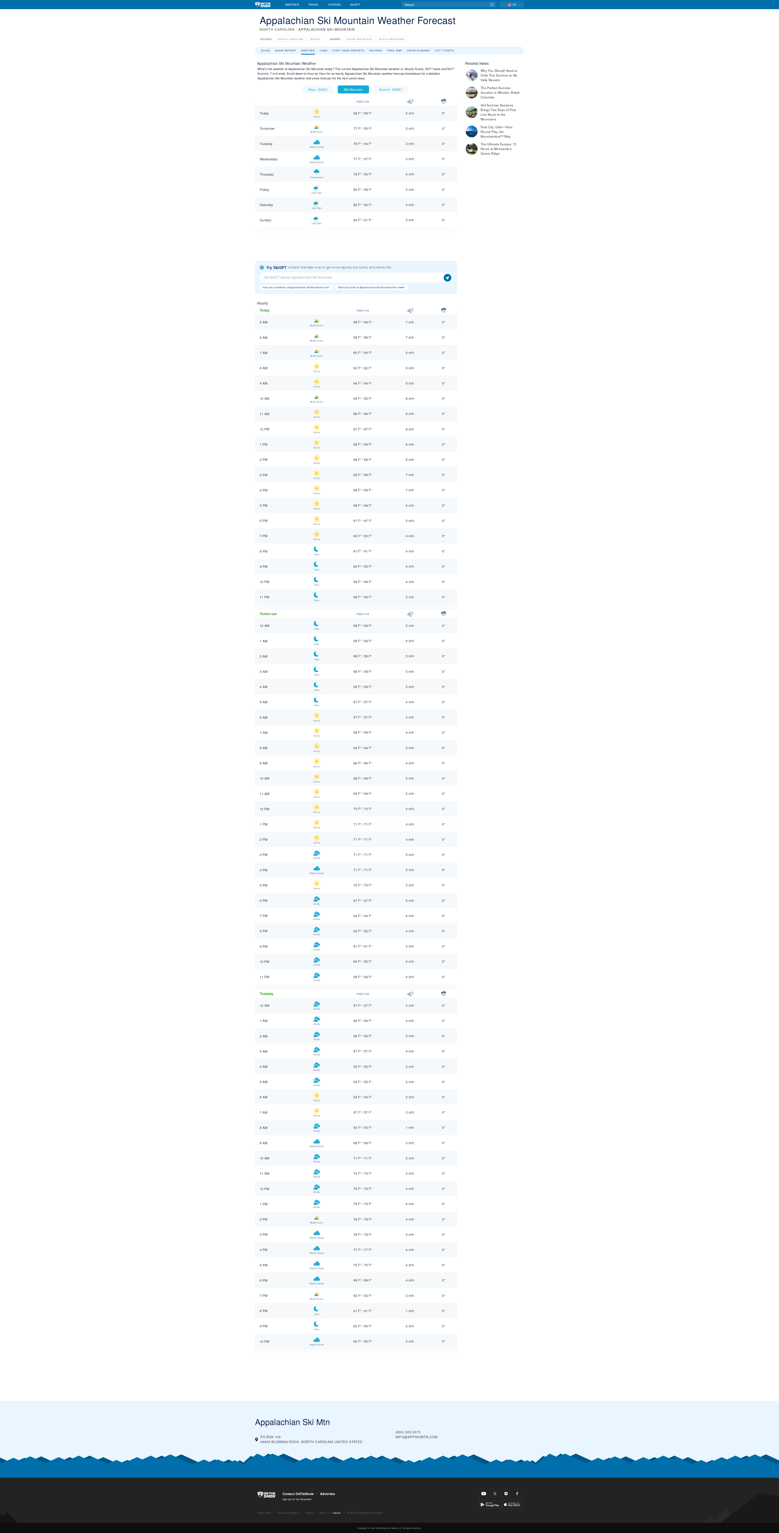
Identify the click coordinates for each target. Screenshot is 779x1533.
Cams (324, 50)
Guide (265, 50)
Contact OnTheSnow (298, 1494)
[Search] (492, 5)
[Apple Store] (512, 1504)
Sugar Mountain (359, 39)
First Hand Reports (348, 50)
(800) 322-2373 (408, 1432)
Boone (315, 39)
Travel (313, 4)
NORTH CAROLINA (277, 29)
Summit (390, 89)
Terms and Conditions (288, 1512)
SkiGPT (355, 4)
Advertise (327, 1494)
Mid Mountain (353, 89)
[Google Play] (490, 1504)
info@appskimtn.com (417, 1437)
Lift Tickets (444, 50)
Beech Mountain (391, 39)
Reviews (375, 50)
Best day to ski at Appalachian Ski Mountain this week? (371, 287)
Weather (292, 4)
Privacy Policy (264, 1512)
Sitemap (309, 1512)
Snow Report (285, 50)
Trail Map (394, 50)
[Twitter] (495, 1493)
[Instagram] (506, 1493)
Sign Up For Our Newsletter (297, 1499)
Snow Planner (418, 50)
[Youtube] (483, 1493)
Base (318, 89)
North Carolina (290, 39)
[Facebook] (517, 1493)
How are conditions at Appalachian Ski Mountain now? (296, 287)
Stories (334, 4)
